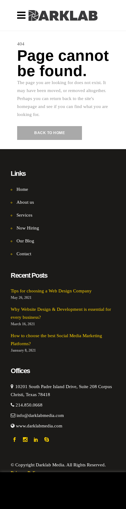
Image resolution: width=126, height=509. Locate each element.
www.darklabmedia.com (39, 425)
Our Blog (25, 240)
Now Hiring (28, 228)
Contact (24, 253)
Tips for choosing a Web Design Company (51, 290)
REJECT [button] (80, 499)
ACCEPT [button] (50, 499)
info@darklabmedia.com (40, 415)
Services (24, 215)
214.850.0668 (29, 405)
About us (25, 202)
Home (22, 189)
